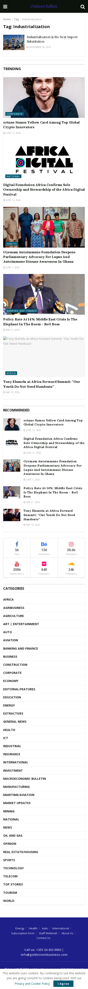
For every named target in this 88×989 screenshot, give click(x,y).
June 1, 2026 (12, 267)
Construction (15, 665)
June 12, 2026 (13, 132)
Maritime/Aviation (18, 795)
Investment (13, 770)
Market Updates (17, 803)
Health (12, 243)
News (7, 827)
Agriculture (13, 616)
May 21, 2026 (12, 329)
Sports (9, 860)
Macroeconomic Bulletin (24, 779)
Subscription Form (22, 933)
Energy (9, 705)
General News (14, 721)
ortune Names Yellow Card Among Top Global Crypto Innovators (53, 422)
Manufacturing (16, 787)
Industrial (12, 746)
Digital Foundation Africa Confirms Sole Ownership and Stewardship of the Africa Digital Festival (44, 189)
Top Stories (13, 884)
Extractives (13, 713)
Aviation (10, 640)
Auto (7, 632)
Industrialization (31, 19)
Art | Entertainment (21, 624)
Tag (16, 19)
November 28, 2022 (40, 47)
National (13, 176)
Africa (11, 373)
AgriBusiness (13, 608)
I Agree (63, 984)
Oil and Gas (12, 835)
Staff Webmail (48, 933)
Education (12, 697)
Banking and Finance (22, 310)
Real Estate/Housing (20, 852)
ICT (5, 738)
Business (10, 657)
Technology (13, 868)
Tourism (10, 893)
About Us (67, 933)
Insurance (11, 754)
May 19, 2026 (12, 392)
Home (7, 19)
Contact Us (43, 938)
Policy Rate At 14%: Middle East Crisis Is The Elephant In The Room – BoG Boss (52, 492)
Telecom (10, 876)
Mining (9, 811)
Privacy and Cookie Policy (32, 984)
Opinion (9, 844)
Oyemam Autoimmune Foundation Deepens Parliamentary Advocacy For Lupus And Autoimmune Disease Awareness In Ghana (39, 257)
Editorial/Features (19, 689)
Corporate (15, 113)
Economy (10, 681)
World (8, 901)
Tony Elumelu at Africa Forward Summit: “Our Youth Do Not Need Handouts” (49, 515)
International (15, 762)
